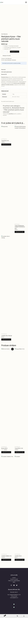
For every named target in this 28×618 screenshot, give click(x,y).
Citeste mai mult (4, 90)
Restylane (9, 60)
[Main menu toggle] (26, 2)
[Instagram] (11, 585)
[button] (17, 616)
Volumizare (14, 60)
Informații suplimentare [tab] (6, 71)
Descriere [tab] (3, 69)
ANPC (14, 582)
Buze (6, 60)
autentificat (11, 113)
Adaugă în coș (14, 51)
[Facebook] (14, 585)
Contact (14, 577)
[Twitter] (16, 585)
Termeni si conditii (14, 579)
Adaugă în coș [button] (6, 144)
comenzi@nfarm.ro (14, 597)
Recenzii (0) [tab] (4, 74)
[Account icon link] (23, 616)
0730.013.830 (14, 596)
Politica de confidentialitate (14, 580)
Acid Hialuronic (4, 34)
